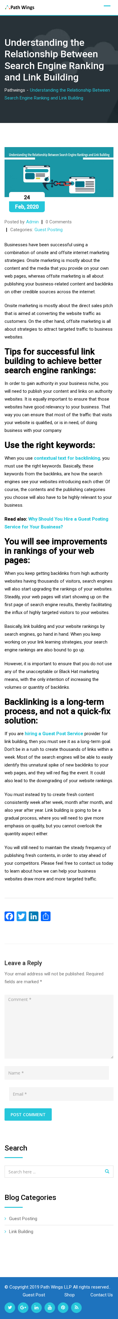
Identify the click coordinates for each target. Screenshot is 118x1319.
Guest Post (34, 1295)
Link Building (21, 1231)
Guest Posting (48, 229)
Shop (70, 1295)
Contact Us (101, 1295)
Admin (32, 222)
